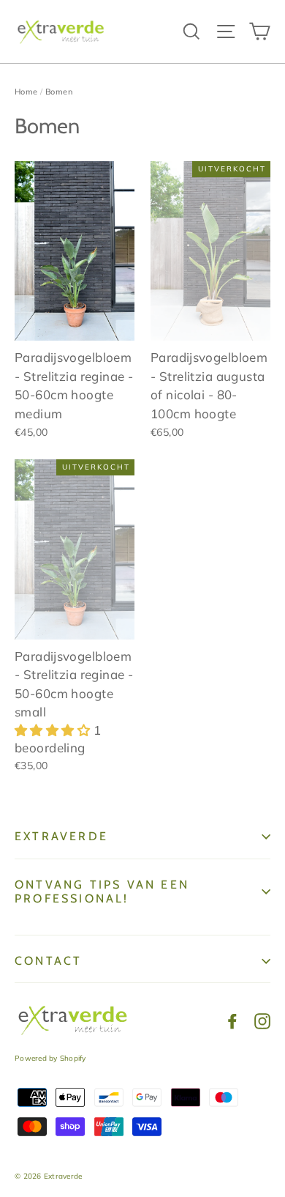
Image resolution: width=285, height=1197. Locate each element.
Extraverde (61, 836)
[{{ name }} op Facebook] (232, 1020)
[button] (54, 730)
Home (26, 91)
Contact (48, 961)
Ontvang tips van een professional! (102, 891)
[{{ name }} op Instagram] (262, 1020)
